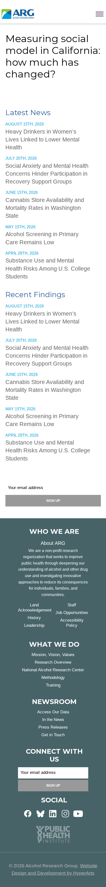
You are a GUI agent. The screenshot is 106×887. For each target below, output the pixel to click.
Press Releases (53, 727)
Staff (72, 605)
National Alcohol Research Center (53, 670)
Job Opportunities (71, 612)
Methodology (53, 677)
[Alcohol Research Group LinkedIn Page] (53, 813)
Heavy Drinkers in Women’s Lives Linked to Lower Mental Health (42, 139)
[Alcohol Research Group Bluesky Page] (40, 813)
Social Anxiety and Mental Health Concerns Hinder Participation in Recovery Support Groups (46, 174)
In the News (53, 719)
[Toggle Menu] (100, 14)
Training (53, 685)
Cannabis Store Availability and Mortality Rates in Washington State (44, 208)
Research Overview (53, 662)
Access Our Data (53, 712)
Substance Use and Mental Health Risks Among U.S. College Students (47, 268)
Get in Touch (53, 735)
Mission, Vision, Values (53, 654)
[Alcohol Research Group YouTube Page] (78, 813)
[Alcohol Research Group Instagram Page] (65, 813)
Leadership (34, 625)
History (34, 617)
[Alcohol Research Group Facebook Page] (28, 813)
